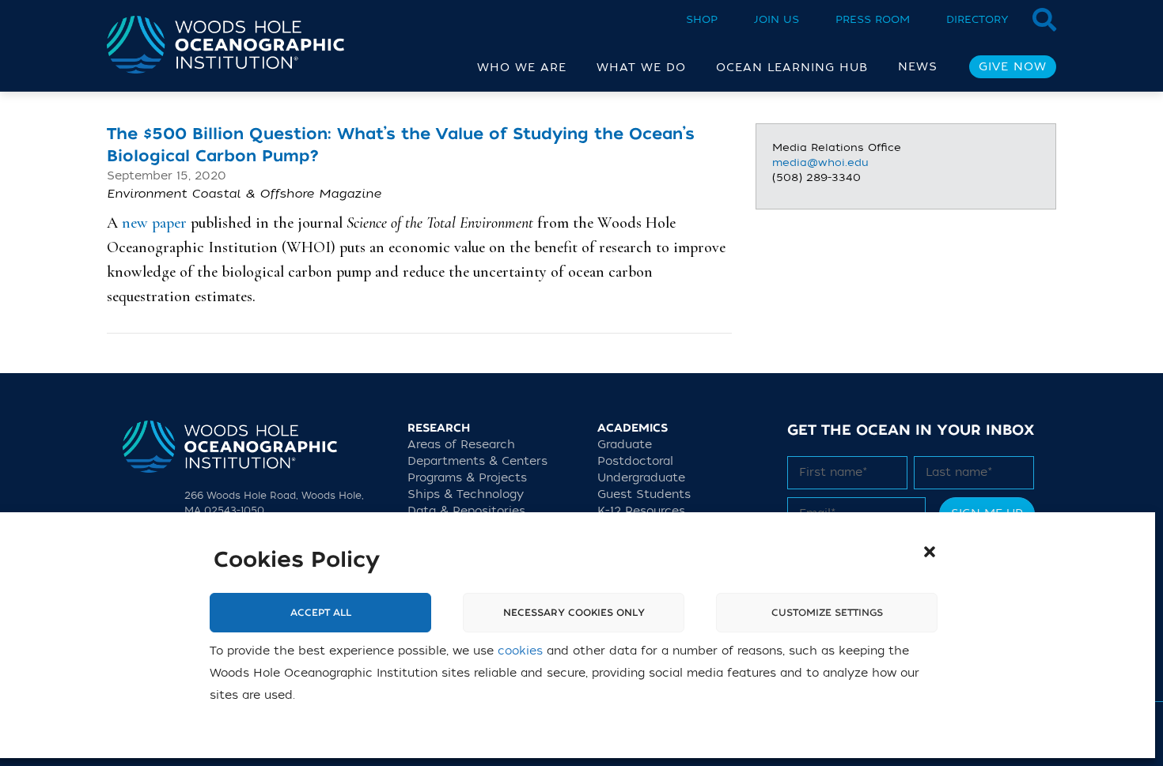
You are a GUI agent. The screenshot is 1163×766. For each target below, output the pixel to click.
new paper (154, 222)
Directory (977, 19)
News (918, 66)
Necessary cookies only (574, 612)
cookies (520, 650)
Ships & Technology (465, 494)
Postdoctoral (635, 461)
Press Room (872, 19)
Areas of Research (461, 444)
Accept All (320, 612)
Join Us (776, 19)
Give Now (1013, 66)
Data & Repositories (466, 511)
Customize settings (827, 612)
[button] (930, 552)
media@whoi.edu (820, 162)
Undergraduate (641, 477)
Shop (702, 19)
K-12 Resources (641, 511)
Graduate (624, 444)
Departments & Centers (477, 461)
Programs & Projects (467, 477)
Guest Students (644, 494)
